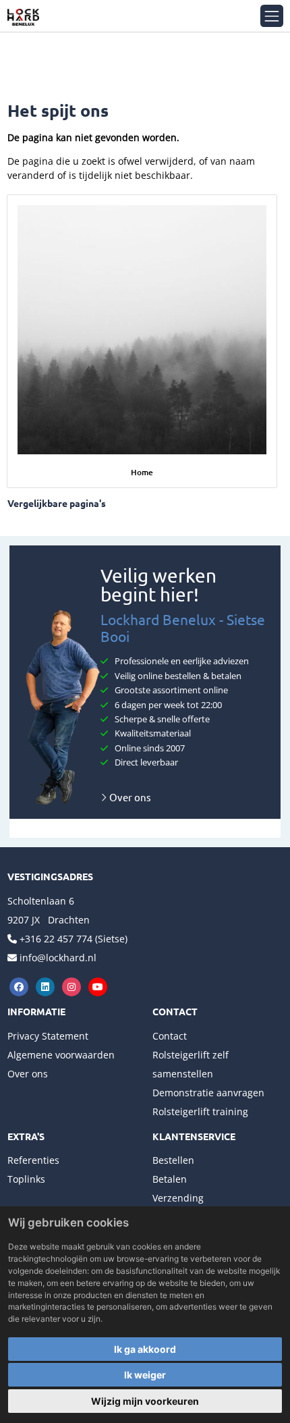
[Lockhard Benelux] (23, 15)
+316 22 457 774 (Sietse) (73, 938)
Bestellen (173, 1160)
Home (142, 472)
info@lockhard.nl (58, 957)
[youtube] (98, 985)
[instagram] (73, 985)
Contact (169, 1035)
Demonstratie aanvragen (208, 1092)
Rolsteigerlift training (200, 1111)
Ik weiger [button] (145, 1374)
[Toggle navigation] (271, 16)
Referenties (33, 1160)
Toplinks (26, 1179)
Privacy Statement (47, 1035)
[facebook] (20, 985)
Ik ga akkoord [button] (145, 1349)
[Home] (142, 329)
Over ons (129, 796)
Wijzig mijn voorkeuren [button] (145, 1401)
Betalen (169, 1179)
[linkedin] (47, 985)
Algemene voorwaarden (61, 1054)
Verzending (178, 1197)
